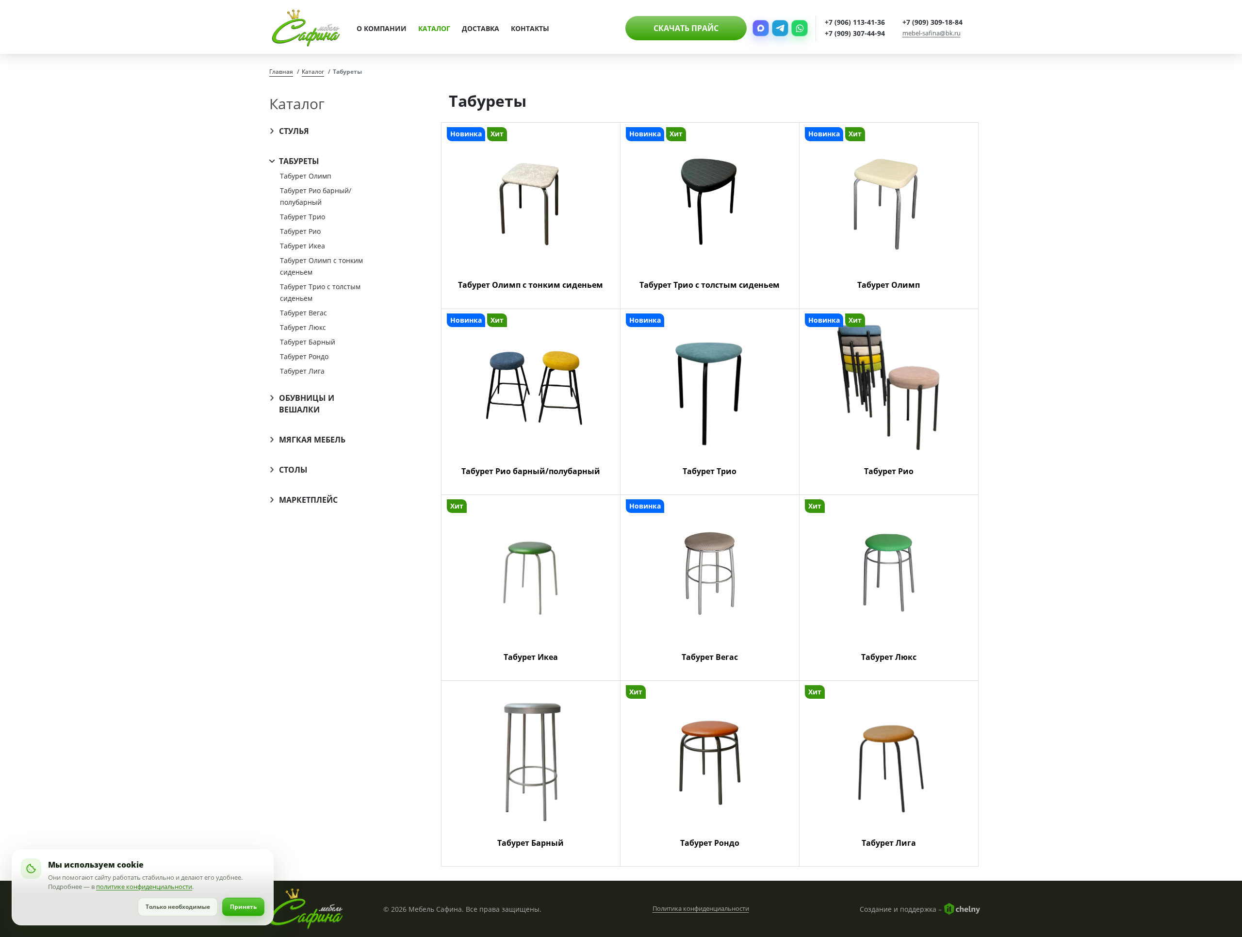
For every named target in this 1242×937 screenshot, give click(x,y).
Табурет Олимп (305, 176)
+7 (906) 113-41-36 (855, 22)
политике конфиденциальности (144, 886)
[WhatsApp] (799, 28)
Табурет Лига (302, 371)
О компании (382, 28)
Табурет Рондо (304, 356)
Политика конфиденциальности (701, 908)
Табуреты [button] (299, 161)
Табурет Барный (307, 341)
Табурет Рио (300, 231)
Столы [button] (293, 469)
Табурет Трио (302, 216)
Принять (243, 907)
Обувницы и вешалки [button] (306, 404)
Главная (281, 71)
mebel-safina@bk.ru (931, 33)
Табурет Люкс (303, 327)
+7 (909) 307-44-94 (855, 34)
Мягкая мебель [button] (312, 439)
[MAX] (760, 28)
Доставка (480, 28)
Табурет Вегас (303, 312)
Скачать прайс (686, 28)
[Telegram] (780, 28)
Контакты (530, 28)
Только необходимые (178, 907)
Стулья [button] (294, 131)
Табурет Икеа (302, 245)
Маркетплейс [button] (308, 499)
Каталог (434, 28)
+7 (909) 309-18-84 (932, 22)
